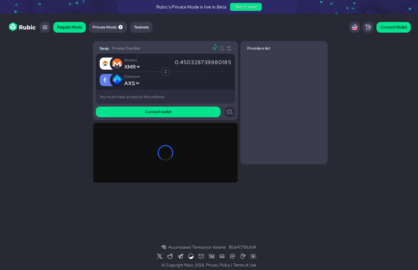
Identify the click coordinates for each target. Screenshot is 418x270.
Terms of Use (244, 265)
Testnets (141, 27)
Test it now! (246, 7)
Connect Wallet (393, 27)
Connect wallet (158, 111)
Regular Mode (69, 27)
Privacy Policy (218, 265)
